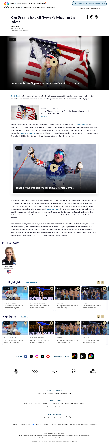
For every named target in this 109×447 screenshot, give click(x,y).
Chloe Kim (56, 403)
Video (44, 393)
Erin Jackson (58, 407)
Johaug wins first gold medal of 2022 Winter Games (45, 188)
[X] (31, 356)
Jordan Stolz (74, 403)
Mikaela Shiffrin (28, 403)
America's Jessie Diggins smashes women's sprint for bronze (45, 83)
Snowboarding (67, 417)
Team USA (64, 393)
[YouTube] (48, 356)
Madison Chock (47, 403)
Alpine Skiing (41, 417)
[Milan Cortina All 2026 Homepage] (6, 5)
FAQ (70, 393)
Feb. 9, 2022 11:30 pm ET (17, 29)
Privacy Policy (25, 424)
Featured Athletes (54, 401)
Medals (57, 393)
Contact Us (93, 424)
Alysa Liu (82, 403)
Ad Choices (16, 424)
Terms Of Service (63, 424)
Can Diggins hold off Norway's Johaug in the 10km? (43, 20)
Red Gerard (50, 407)
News (39, 393)
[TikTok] (42, 356)
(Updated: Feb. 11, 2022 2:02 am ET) (20, 30)
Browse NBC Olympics (54, 391)
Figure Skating (51, 417)
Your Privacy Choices (41, 424)
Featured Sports (54, 414)
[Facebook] (25, 356)
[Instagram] (36, 356)
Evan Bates (37, 403)
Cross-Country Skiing (9, 268)
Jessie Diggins (65, 403)
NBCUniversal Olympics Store (79, 424)
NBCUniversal (57, 430)
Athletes (50, 393)
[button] (13, 4)
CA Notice (53, 424)
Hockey (59, 417)
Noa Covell (15, 27)
